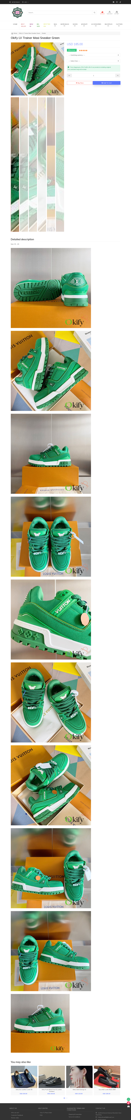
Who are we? (15, 1112)
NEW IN (31, 25)
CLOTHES (119, 24)
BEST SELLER (23, 25)
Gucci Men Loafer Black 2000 (107, 1089)
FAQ (41, 1115)
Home (15, 33)
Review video (15, 1118)
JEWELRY (84, 24)
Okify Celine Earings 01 (79, 1089)
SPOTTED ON (46, 25)
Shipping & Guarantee (75, 1114)
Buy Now (80, 83)
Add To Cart (107, 83)
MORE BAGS (65, 24)
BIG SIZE (38, 25)
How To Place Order (46, 1112)
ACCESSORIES (96, 24)
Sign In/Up (109, 13)
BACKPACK (108, 24)
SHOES (75, 24)
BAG (55, 24)
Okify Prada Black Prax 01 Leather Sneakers (52, 1090)
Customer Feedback (17, 1115)
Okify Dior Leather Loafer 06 (24, 1089)
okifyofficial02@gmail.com (106, 1117)
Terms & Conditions (74, 1117)
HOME (15, 24)
